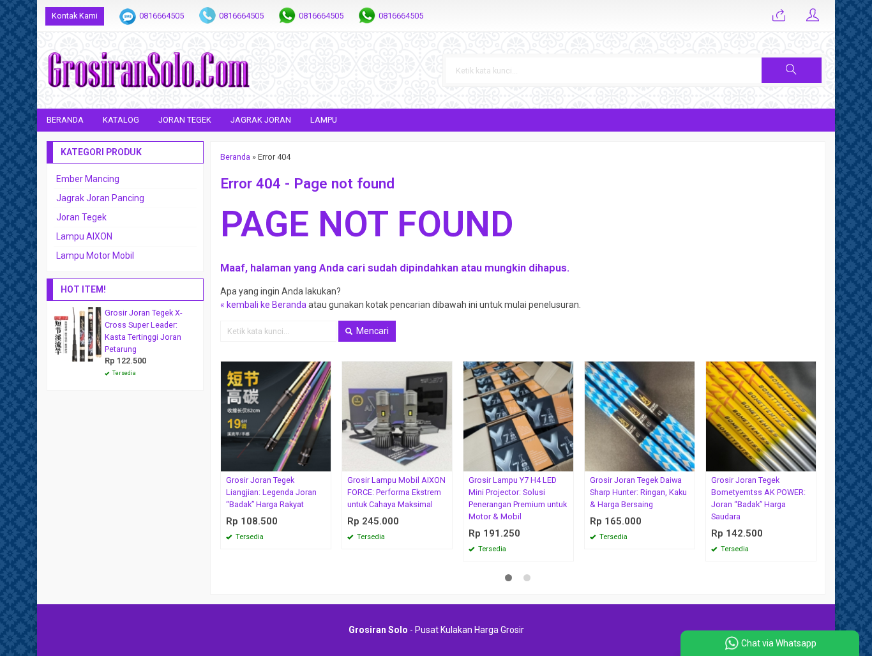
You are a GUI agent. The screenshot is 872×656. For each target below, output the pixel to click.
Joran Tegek (184, 120)
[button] (792, 70)
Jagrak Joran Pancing (100, 198)
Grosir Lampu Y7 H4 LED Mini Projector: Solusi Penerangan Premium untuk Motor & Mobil (518, 498)
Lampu (323, 120)
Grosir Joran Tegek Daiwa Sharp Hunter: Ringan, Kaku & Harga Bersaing (638, 492)
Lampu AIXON (84, 236)
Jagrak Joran (260, 120)
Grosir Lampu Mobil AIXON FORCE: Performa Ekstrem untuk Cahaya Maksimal (396, 492)
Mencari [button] (371, 331)
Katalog (121, 120)
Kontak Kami (75, 15)
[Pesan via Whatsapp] (778, 16)
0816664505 (161, 15)
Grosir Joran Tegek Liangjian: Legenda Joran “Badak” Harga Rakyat (271, 492)
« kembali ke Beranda (263, 305)
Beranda (65, 120)
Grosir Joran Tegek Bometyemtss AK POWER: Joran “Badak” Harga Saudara (758, 498)
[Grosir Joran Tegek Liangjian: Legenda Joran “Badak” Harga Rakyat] (276, 416)
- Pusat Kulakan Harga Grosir (436, 630)
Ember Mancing (87, 179)
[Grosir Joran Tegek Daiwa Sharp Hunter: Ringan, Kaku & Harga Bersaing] (640, 416)
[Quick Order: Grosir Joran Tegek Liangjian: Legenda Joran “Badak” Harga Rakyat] (323, 461)
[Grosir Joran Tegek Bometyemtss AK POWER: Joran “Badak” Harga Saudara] (761, 416)
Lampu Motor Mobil (95, 255)
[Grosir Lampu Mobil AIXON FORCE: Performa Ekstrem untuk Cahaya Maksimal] (397, 416)
